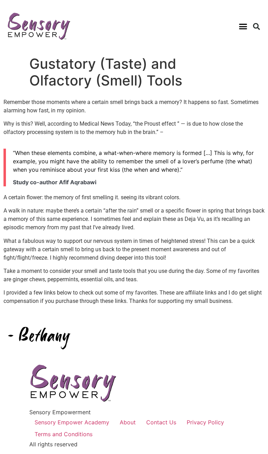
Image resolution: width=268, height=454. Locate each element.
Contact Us (161, 422)
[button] (243, 26)
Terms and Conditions (63, 434)
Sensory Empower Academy (72, 422)
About (128, 422)
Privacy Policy (205, 422)
